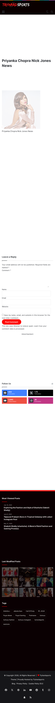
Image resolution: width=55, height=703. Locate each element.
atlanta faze (18, 611)
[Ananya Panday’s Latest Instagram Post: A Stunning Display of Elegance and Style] (45, 592)
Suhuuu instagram (24, 620)
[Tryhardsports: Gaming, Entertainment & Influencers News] (16, 4)
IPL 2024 (41, 611)
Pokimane (32, 615)
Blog (13, 684)
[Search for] (52, 11)
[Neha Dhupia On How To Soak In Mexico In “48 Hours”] (10, 592)
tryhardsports (39, 620)
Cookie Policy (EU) (36, 684)
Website (5, 307)
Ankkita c (6, 611)
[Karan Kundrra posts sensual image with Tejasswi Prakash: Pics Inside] (45, 582)
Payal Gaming (20, 615)
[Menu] (3, 11)
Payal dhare (7, 615)
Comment (6, 270)
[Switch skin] (47, 11)
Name (4, 289)
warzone (6, 624)
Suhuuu (42, 615)
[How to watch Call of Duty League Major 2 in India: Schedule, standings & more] (27, 571)
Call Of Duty (30, 611)
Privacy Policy (21, 684)
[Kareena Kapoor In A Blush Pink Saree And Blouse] (10, 582)
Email (4, 298)
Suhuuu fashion (8, 620)
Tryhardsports (38, 679)
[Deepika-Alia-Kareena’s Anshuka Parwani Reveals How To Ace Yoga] (45, 571)
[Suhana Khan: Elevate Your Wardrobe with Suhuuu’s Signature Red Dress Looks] (10, 571)
